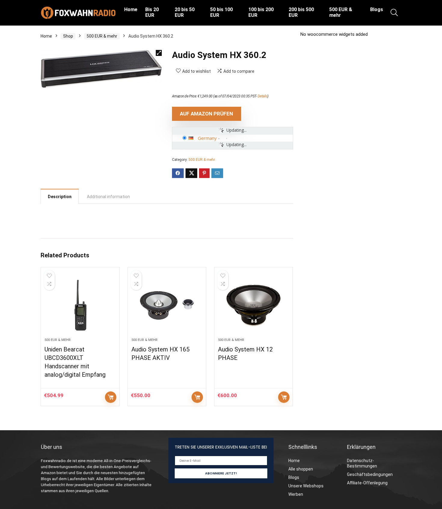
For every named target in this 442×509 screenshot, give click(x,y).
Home (130, 9)
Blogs (376, 9)
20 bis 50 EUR (185, 12)
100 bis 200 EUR (261, 12)
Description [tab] (60, 196)
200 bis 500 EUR (301, 12)
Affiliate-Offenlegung (367, 482)
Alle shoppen (300, 469)
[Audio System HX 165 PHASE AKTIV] (166, 305)
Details (263, 96)
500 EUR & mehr (340, 12)
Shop (68, 36)
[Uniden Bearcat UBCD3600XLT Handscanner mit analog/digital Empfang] (80, 305)
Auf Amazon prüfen (206, 114)
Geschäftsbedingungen (370, 474)
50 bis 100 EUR (221, 12)
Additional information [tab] (108, 196)
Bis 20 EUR (152, 12)
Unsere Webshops (306, 485)
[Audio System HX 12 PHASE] (253, 305)
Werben (295, 494)
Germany (207, 138)
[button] (159, 53)
